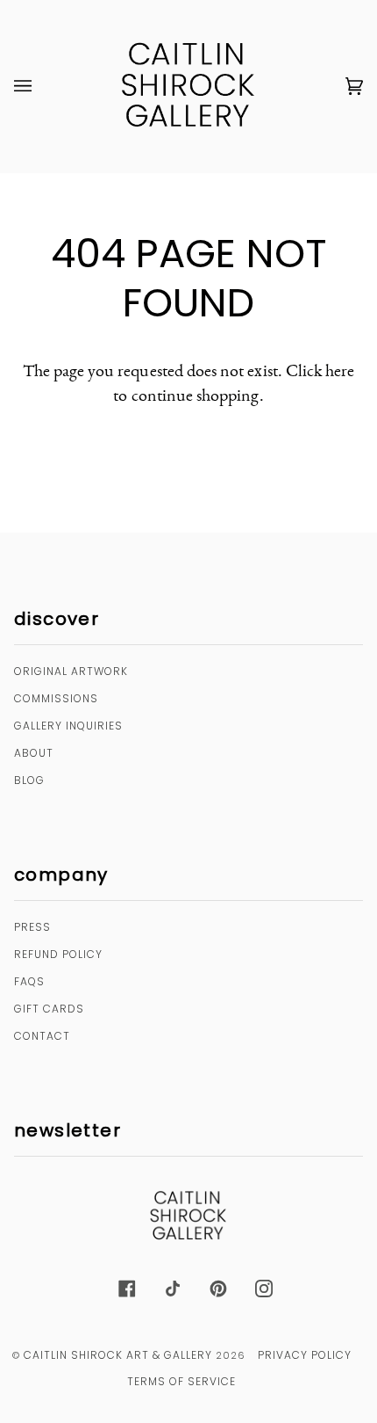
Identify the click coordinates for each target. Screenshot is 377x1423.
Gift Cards (49, 1008)
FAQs (29, 981)
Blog (29, 780)
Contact (42, 1035)
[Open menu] (40, 86)
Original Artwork (71, 671)
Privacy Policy (305, 1354)
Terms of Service (181, 1381)
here (339, 370)
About (33, 752)
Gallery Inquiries (68, 725)
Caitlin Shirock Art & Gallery (118, 1354)
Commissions (56, 698)
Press (32, 926)
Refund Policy (58, 954)
